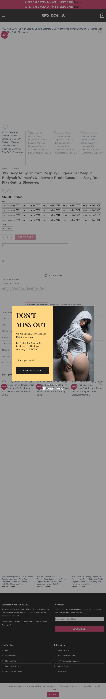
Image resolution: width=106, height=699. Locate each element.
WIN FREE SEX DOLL (32, 370)
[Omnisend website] (53, 387)
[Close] (91, 309)
